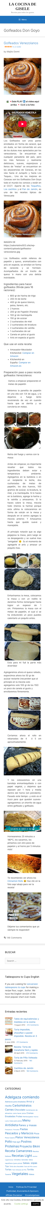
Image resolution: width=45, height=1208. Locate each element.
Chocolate (19, 1109)
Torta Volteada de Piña (19, 1170)
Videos (31, 1174)
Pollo (8, 1141)
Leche (7, 1121)
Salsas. (26, 1163)
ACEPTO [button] (36, 1204)
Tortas (8, 1169)
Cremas (30, 1113)
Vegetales (20, 1174)
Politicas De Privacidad (26, 1187)
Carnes (9, 1109)
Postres (26, 1141)
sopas (34, 1163)
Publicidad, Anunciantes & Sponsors (22, 1191)
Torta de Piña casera (30, 1166)
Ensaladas (10, 1116)
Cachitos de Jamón (23, 1068)
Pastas (24, 1129)
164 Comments (32, 1071)
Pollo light (16, 1142)
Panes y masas (28, 1125)
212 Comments (33, 1025)
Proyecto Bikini (30, 1146)
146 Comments (14, 937)
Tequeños (36, 186)
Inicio (10, 1187)
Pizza (36, 1133)
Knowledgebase (32, 1195)
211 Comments (22, 1042)
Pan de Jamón (29, 189)
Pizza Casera (10, 1138)
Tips (7, 1166)
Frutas (19, 1116)
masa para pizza (15, 1121)
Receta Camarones (18, 1151)
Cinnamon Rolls (15, 881)
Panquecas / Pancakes (12, 1129)
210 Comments (32, 1053)
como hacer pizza (19, 1113)
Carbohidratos (22, 1105)
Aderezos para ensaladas (15, 1102)
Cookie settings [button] (21, 1204)
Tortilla (30, 1169)
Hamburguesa (28, 1117)
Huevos (36, 1117)
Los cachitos (10, 189)
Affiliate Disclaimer (14, 1195)
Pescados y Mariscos (19, 1133)
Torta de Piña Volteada (25, 1057)
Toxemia (8, 1174)
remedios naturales (21, 1160)
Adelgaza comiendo (22, 1097)
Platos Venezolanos (27, 1137)
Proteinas (12, 1146)
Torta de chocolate (16, 1166)
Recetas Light (22, 1156)
